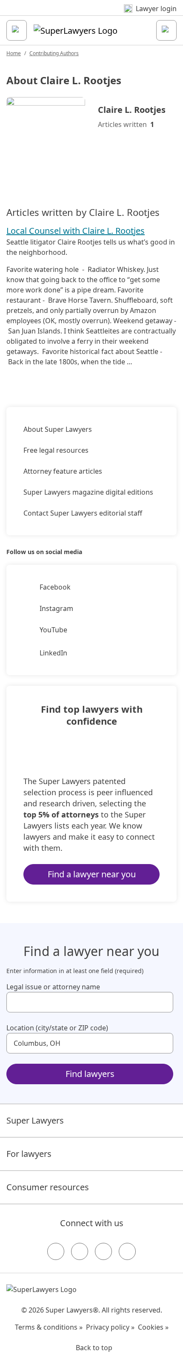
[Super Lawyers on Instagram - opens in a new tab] (79, 1251)
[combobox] (89, 1002)
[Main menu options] (16, 30)
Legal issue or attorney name (53, 986)
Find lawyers (90, 1074)
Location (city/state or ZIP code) (57, 1028)
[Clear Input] (163, 1002)
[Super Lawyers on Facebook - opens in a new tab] (55, 1251)
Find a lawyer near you (92, 874)
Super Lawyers (35, 1120)
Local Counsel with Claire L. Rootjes (75, 230)
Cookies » (153, 1327)
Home (13, 53)
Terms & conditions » (49, 1327)
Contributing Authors (54, 53)
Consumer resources (47, 1187)
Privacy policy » (110, 1327)
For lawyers (28, 1153)
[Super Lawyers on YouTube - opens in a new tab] (103, 1251)
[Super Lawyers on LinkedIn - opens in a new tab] (127, 1251)
